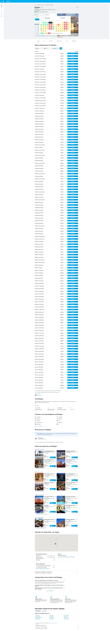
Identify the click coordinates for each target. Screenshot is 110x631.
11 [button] (49, 24)
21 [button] (41, 28)
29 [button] (43, 30)
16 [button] (45, 26)
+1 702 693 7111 (37, 10)
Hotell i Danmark (37, 618)
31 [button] (66, 30)
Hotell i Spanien (66, 617)
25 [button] (49, 28)
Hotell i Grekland (51, 617)
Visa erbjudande (52, 457)
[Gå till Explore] (1, 11)
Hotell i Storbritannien (38, 617)
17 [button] (47, 26)
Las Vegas (47, 4)
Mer (35, 403)
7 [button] (60, 24)
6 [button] (53, 22)
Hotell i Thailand (66, 618)
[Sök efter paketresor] (1, 9)
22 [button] (43, 28)
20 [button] (53, 26)
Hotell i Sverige (37, 615)
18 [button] (49, 26)
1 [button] (62, 22)
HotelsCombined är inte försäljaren (40, 625)
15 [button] (43, 26)
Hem (35, 4)
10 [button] (47, 24)
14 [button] (41, 26)
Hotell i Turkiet (51, 615)
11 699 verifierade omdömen (43, 11)
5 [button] (51, 22)
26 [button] (51, 28)
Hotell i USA (51, 616)
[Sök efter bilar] (1, 7)
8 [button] (62, 24)
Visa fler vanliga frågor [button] (50, 590)
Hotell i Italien (51, 618)
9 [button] (45, 24)
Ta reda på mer (59, 390)
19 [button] (51, 26)
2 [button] (45, 22)
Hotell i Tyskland (66, 615)
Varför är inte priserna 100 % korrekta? (41, 628)
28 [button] (41, 30)
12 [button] (51, 24)
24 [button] (47, 28)
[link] (40, 468)
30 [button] (45, 30)
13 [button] (53, 24)
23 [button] (45, 28)
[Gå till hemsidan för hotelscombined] (6, 1)
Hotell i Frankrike (37, 616)
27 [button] (53, 28)
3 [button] (47, 22)
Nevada (42, 4)
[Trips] (1, 13)
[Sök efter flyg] (1, 4)
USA (37, 4)
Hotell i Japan (66, 616)
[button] (1, 1)
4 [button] (49, 22)
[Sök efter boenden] (1, 6)
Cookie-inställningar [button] (37, 393)
